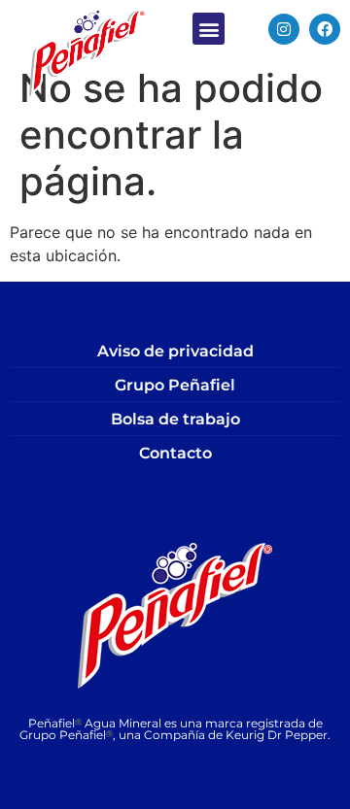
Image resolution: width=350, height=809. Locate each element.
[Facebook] (324, 29)
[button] (208, 29)
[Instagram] (283, 29)
